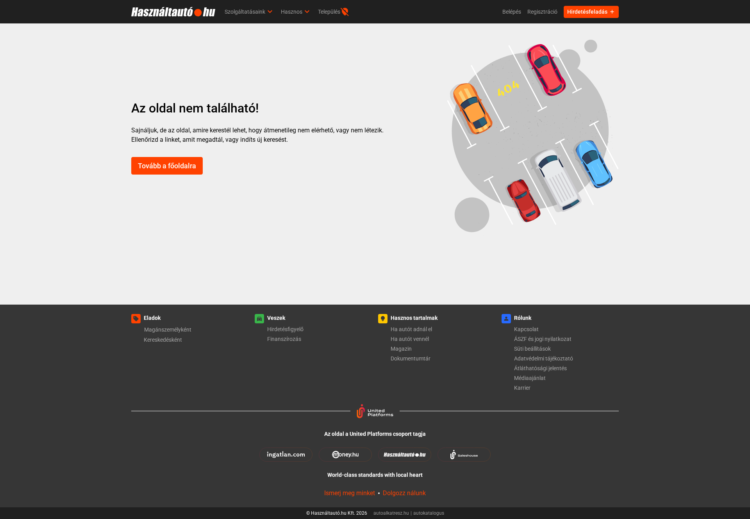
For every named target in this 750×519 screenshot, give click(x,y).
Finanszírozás (284, 339)
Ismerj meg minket (349, 493)
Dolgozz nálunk (404, 493)
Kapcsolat (526, 329)
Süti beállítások (532, 349)
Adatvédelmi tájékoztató (543, 358)
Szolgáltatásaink (245, 12)
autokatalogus (428, 513)
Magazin (401, 349)
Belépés (511, 12)
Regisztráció (542, 12)
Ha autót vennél (410, 339)
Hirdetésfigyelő (285, 329)
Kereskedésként (163, 340)
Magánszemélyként (167, 329)
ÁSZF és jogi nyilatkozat (542, 339)
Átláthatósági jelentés (540, 368)
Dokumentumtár (410, 358)
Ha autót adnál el (411, 329)
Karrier (522, 388)
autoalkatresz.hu (392, 513)
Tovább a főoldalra (167, 166)
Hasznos (291, 12)
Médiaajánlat (530, 378)
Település (329, 12)
